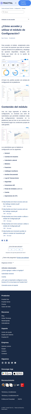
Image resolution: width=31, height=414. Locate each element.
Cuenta (4, 277)
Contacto (4, 353)
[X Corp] (4, 240)
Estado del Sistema (7, 334)
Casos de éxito (6, 306)
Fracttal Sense (6, 302)
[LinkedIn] (6, 240)
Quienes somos (6, 346)
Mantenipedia (6, 320)
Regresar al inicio (7, 263)
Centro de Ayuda (7, 332)
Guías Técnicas (6, 318)
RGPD (20, 399)
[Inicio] (6, 3)
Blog (3, 316)
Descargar (9, 206)
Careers (4, 351)
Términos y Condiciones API (10, 395)
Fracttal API (5, 337)
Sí (11, 249)
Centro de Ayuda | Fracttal (7, 8)
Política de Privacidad (8, 399)
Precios (4, 304)
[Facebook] (2, 240)
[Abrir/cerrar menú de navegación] (15, 3)
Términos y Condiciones (9, 392)
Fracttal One (5, 299)
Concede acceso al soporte (10, 285)
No (19, 249)
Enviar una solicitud (23, 257)
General (23, 8)
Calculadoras (5, 323)
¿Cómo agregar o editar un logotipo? (13, 270)
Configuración (17, 8)
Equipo (4, 348)
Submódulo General (8, 273)
